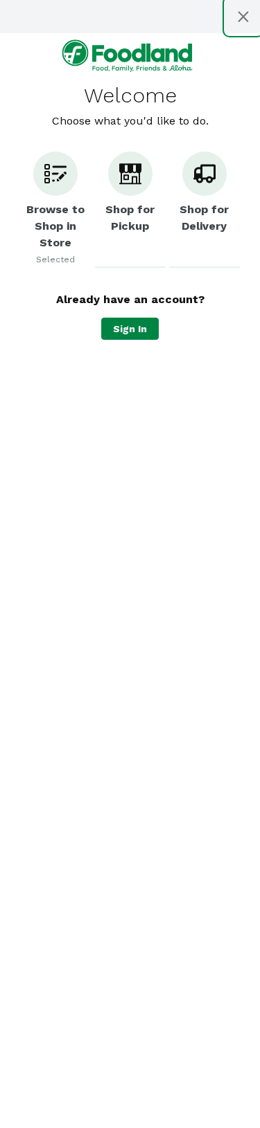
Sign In (130, 328)
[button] (55, 210)
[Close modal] (243, 16)
